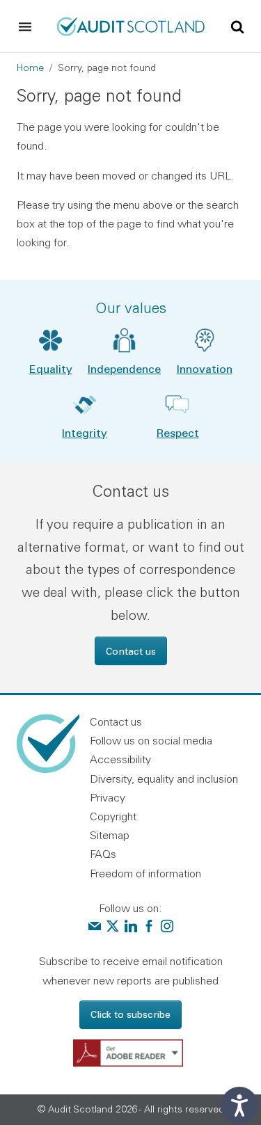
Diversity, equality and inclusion (164, 778)
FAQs (103, 854)
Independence (124, 368)
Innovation (204, 368)
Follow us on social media (151, 740)
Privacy (107, 797)
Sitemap (109, 835)
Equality (50, 368)
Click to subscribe (130, 1014)
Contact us (131, 650)
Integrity (84, 432)
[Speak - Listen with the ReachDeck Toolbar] (239, 1105)
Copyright (113, 816)
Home (30, 67)
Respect (178, 432)
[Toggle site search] (237, 26)
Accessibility (120, 759)
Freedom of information (145, 873)
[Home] (130, 25)
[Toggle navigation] (25, 26)
